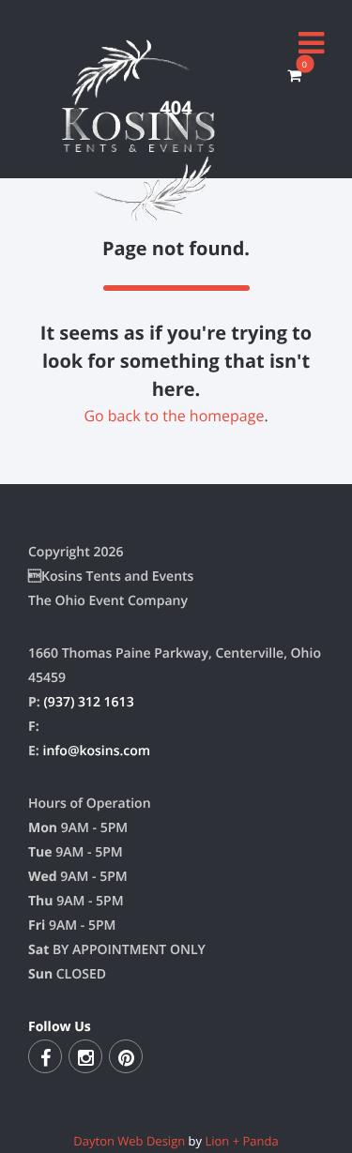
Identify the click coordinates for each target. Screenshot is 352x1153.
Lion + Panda (241, 1140)
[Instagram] (85, 1056)
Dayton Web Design (129, 1140)
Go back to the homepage (174, 415)
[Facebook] (45, 1056)
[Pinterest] (126, 1056)
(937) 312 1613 (88, 702)
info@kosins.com (96, 751)
